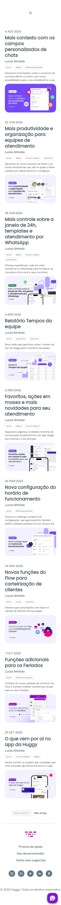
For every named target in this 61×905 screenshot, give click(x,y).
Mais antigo (40, 813)
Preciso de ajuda (30, 847)
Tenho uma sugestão (31, 860)
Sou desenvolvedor (30, 853)
